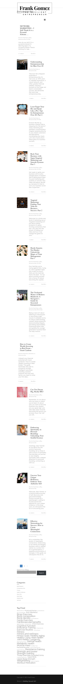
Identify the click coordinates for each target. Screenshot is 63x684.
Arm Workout (31, 612)
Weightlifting (23, 660)
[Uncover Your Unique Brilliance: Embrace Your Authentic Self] (22, 482)
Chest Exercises (38, 624)
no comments (21, 53)
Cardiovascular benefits (29, 622)
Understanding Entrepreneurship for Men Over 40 (37, 63)
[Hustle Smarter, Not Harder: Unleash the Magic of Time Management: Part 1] (22, 255)
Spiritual (19, 600)
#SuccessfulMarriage (21, 612)
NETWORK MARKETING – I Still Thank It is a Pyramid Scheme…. (27, 30)
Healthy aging (37, 635)
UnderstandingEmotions (22, 657)
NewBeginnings (34, 645)
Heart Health (37, 637)
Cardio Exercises (25, 620)
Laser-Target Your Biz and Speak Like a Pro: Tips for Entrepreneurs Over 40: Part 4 (37, 110)
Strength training (25, 653)
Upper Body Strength (26, 659)
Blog (30, 37)
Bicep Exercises (24, 614)
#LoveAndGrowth (40, 610)
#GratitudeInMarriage (31, 610)
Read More (33, 53)
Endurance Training (26, 627)
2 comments (31, 145)
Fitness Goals (23, 636)
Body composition (26, 616)
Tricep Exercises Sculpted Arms (30, 655)
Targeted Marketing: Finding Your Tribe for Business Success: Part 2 (36, 205)
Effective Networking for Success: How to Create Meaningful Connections (37, 526)
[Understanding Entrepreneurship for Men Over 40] (22, 69)
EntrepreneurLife (39, 628)
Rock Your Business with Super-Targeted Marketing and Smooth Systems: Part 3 (37, 159)
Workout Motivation (26, 663)
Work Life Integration (35, 661)
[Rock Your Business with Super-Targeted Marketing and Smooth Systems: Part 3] (22, 161)
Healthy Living (24, 637)
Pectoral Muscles (23, 647)
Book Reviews (32, 353)
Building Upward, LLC (29, 681)
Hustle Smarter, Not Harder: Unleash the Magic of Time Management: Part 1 (36, 253)
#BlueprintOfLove (20, 610)
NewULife (28, 39)
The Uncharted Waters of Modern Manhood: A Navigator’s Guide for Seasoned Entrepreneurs (38, 298)
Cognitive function (26, 626)
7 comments (31, 559)
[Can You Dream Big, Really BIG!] (22, 397)
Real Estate (19, 596)
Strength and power (27, 651)
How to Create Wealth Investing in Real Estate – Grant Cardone (26, 347)
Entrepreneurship (22, 39)
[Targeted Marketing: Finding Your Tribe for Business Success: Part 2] (22, 207)
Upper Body (32, 657)
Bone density (24, 618)
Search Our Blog (23, 570)
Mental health (34, 641)
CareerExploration (20, 624)
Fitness (18, 590)
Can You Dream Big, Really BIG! (37, 390)
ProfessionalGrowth (21, 649)
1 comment (31, 98)
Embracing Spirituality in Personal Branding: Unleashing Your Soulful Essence (37, 432)
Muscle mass (23, 645)
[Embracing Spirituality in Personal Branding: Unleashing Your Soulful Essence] (22, 435)
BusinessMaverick (34, 618)
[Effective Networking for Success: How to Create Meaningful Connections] (22, 528)
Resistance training (35, 649)
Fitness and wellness (27, 634)
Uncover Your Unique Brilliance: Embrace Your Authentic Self (36, 479)
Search (41, 573)
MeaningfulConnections (21, 641)
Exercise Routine (25, 630)
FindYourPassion (37, 630)
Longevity (35, 639)
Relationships (40, 309)
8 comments (20, 381)
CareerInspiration (28, 624)
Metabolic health (25, 643)
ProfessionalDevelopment (35, 647)
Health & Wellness (21, 592)
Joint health (23, 639)
